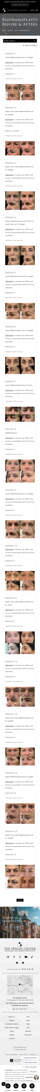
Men (28, 1024)
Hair (28, 1028)
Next (20, 900)
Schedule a (14, 919)
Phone (16, 1090)
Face (16, 30)
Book (24, 1090)
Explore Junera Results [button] (20, 5)
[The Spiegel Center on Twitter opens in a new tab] (20, 956)
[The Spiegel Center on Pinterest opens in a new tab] (23, 962)
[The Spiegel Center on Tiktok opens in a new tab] (31, 956)
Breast (12, 1020)
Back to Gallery (31, 45)
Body (28, 1020)
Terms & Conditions (11, 1054)
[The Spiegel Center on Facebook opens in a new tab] (14, 956)
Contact (8, 1090)
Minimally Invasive (11, 1024)
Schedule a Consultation (12, 927)
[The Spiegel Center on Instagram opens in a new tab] (8, 956)
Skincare (28, 1031)
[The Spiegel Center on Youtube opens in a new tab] (25, 956)
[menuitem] (8, 956)
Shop (32, 1090)
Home (4, 30)
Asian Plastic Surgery (12, 1028)
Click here (9, 62)
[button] (4, 1084)
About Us (12, 1017)
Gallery (10, 30)
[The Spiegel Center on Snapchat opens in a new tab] (17, 962)
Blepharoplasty (25, 30)
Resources (28, 1035)
